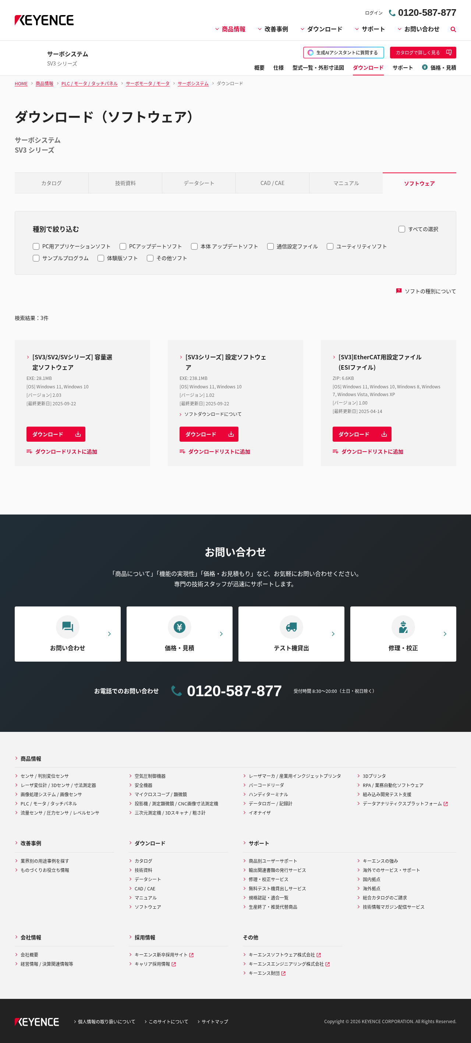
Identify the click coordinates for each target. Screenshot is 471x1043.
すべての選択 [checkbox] (423, 228)
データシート (199, 182)
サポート (373, 28)
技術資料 (125, 182)
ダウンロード (325, 28)
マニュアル (346, 182)
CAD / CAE (272, 182)
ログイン (374, 13)
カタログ (51, 182)
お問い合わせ (422, 28)
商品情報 (233, 28)
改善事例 (276, 28)
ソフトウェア (419, 183)
